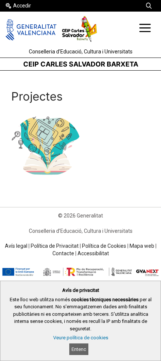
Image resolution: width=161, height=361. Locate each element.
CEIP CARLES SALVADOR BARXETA (80, 64)
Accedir (22, 6)
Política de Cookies (104, 246)
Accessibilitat (93, 253)
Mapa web (142, 246)
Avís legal (16, 246)
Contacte (63, 253)
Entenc (79, 349)
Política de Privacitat (55, 246)
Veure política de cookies (80, 337)
